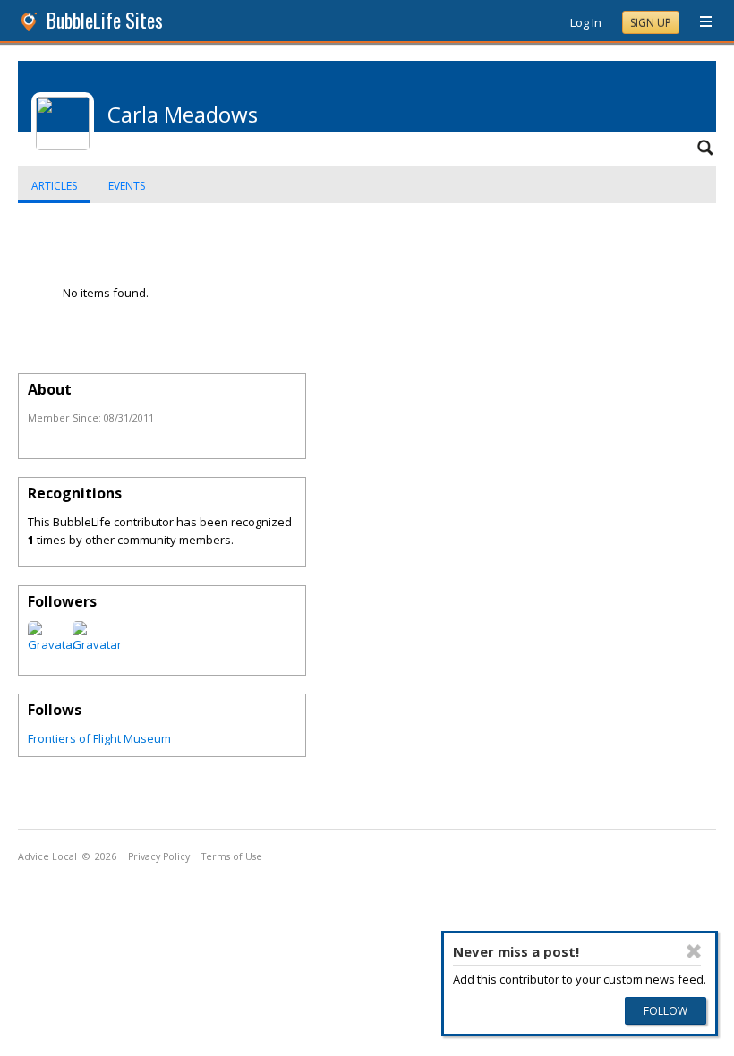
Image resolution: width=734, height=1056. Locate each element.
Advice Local (47, 856)
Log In (586, 22)
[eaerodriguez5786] (52, 644)
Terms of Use (231, 856)
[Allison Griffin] (97, 644)
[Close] (694, 951)
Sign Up (650, 22)
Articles (54, 185)
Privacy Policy (159, 856)
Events (126, 185)
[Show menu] (699, 22)
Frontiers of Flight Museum (99, 738)
